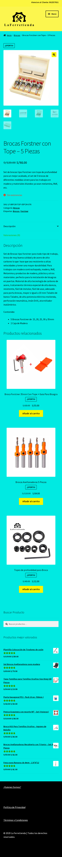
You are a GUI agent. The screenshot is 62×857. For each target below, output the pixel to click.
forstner (24, 211)
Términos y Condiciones (15, 820)
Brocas (17, 35)
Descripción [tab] (9, 226)
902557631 (54, 2)
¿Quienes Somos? (12, 787)
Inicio (9, 35)
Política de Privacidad (14, 807)
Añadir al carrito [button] (31, 413)
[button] (54, 54)
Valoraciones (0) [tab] (11, 235)
